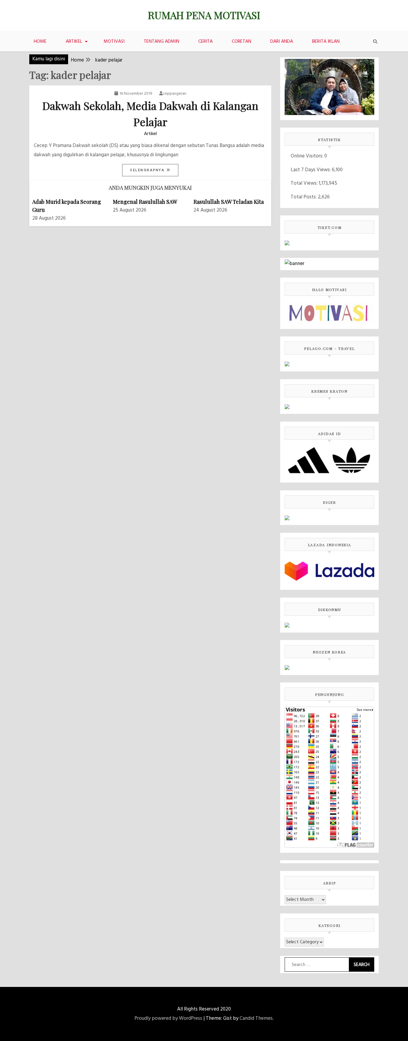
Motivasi (114, 41)
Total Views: (305, 183)
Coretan (241, 41)
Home (40, 41)
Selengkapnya (148, 170)
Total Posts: (304, 197)
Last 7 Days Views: (311, 170)
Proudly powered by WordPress (168, 1018)
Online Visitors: (307, 156)
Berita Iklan (326, 41)
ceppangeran (174, 93)
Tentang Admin (161, 41)
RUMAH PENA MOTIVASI (204, 15)
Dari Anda (281, 41)
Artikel (74, 41)
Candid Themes (256, 1018)
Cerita (205, 41)
